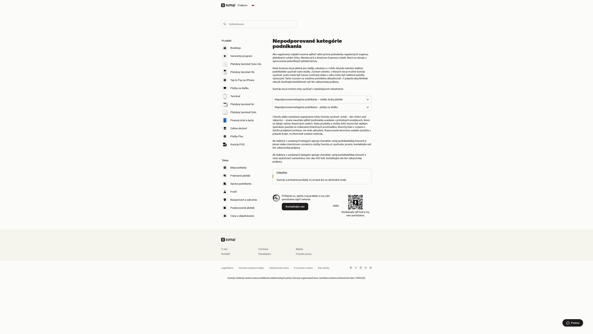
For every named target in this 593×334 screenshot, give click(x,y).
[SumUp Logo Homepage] (229, 5)
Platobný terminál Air (242, 104)
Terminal (235, 96)
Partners (263, 249)
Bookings (235, 47)
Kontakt (225, 253)
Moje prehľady (238, 167)
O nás (224, 249)
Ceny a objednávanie (242, 215)
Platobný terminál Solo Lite (245, 64)
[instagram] (361, 268)
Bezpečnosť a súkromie (243, 199)
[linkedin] (370, 268)
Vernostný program (241, 56)
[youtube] (365, 268)
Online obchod (238, 128)
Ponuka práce (303, 253)
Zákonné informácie (279, 268)
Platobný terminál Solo (243, 112)
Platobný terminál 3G (242, 72)
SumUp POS (237, 144)
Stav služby (323, 268)
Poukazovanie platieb (242, 207)
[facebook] (351, 268)
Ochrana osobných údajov (251, 268)
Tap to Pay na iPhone (242, 80)
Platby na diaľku (239, 88)
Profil (233, 191)
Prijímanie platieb (240, 175)
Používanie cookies (303, 268)
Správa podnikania (240, 183)
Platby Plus (236, 136)
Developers (265, 253)
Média (299, 249)
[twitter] (356, 268)
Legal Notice (227, 268)
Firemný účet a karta (242, 120)
